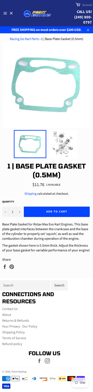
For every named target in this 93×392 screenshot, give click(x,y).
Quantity (8, 202)
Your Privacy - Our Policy (19, 326)
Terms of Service (14, 338)
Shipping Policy (13, 332)
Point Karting (18, 372)
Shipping (30, 193)
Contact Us (10, 309)
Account (87, 5)
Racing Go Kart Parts (24, 39)
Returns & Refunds (15, 320)
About (6, 314)
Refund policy (12, 344)
